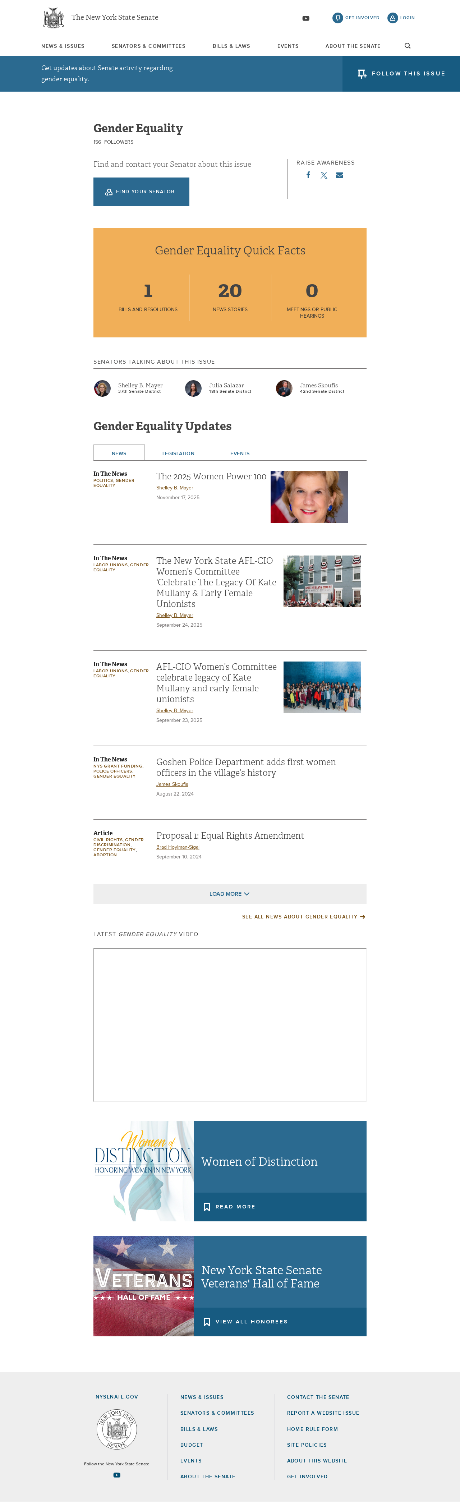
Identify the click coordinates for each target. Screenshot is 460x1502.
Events (288, 46)
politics (103, 481)
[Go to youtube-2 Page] (117, 1475)
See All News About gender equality (300, 917)
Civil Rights (108, 840)
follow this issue (409, 74)
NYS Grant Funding (117, 766)
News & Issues (62, 46)
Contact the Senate (318, 1397)
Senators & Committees (148, 46)
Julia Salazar (226, 385)
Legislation (178, 453)
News (119, 453)
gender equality (114, 776)
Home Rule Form (313, 1429)
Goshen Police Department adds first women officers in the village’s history (246, 767)
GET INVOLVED (307, 1476)
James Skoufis (319, 385)
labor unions (110, 565)
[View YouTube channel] (306, 18)
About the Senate (207, 1476)
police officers (112, 771)
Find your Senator (145, 191)
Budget (191, 1445)
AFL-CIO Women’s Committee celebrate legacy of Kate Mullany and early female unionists (216, 683)
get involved (362, 18)
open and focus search (407, 47)
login (407, 18)
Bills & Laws (231, 46)
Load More (226, 894)
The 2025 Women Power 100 (211, 476)
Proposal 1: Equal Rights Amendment (230, 835)
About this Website (317, 1461)
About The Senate (353, 46)
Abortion (105, 855)
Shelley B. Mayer (140, 385)
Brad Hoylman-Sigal (177, 847)
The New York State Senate (115, 18)
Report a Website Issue (323, 1413)
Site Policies (307, 1445)
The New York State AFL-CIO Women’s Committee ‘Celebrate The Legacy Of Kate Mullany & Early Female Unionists (216, 582)
